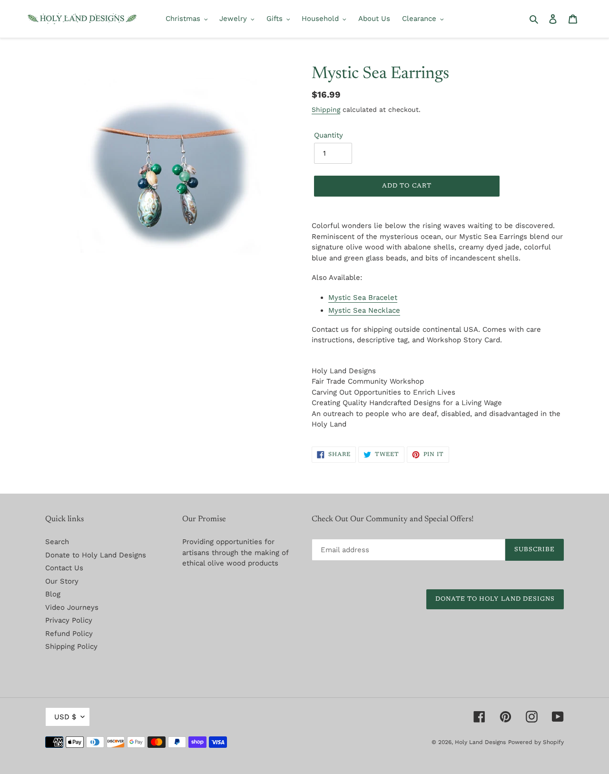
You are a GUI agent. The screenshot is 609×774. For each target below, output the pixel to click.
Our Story (62, 581)
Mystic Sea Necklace (364, 310)
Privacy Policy (68, 620)
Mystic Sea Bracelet (362, 297)
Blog (52, 594)
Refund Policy (69, 633)
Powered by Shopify (536, 742)
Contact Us (64, 568)
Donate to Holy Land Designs (95, 555)
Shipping (326, 109)
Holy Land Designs (480, 742)
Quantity (328, 135)
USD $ (65, 717)
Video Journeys (71, 607)
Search (57, 541)
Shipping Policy (71, 646)
